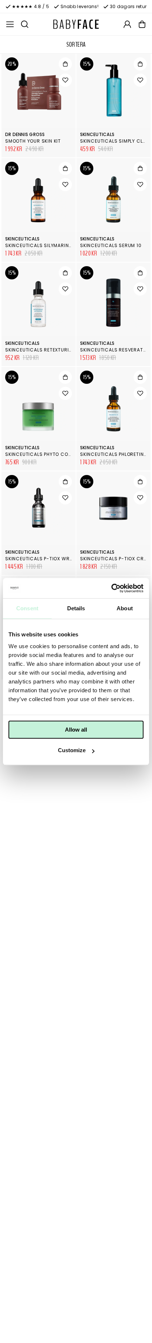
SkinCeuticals (97, 134)
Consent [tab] (27, 608)
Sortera (76, 44)
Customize (72, 750)
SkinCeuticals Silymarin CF (41, 245)
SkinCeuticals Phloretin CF (116, 454)
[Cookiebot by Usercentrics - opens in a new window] (111, 588)
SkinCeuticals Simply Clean (116, 141)
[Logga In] (127, 24)
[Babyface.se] (76, 24)
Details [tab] (76, 608)
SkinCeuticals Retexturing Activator (55, 350)
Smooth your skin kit (33, 141)
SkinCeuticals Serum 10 (111, 245)
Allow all (76, 729)
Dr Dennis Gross (25, 134)
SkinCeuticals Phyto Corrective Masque (59, 454)
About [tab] (125, 608)
